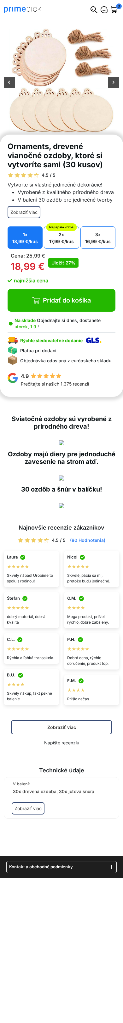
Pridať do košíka (67, 300)
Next (113, 83)
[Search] (94, 9)
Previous (9, 83)
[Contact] (104, 9)
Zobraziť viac (24, 212)
